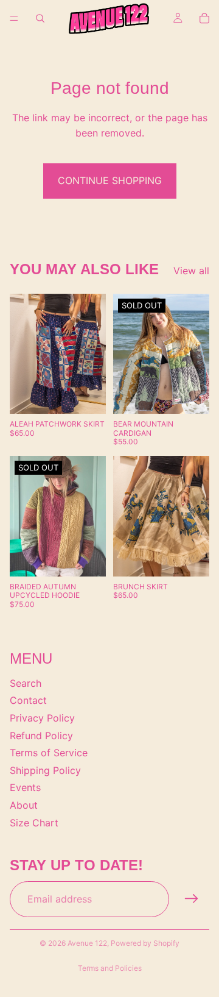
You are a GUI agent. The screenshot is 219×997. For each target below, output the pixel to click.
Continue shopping (110, 180)
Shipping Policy (45, 770)
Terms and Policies (110, 968)
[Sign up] (191, 899)
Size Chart (34, 822)
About (24, 805)
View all (191, 270)
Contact (28, 700)
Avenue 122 (87, 943)
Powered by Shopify (145, 943)
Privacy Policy (42, 718)
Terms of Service (49, 753)
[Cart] (204, 18)
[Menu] (14, 18)
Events (25, 787)
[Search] (40, 18)
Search (25, 682)
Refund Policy (41, 735)
